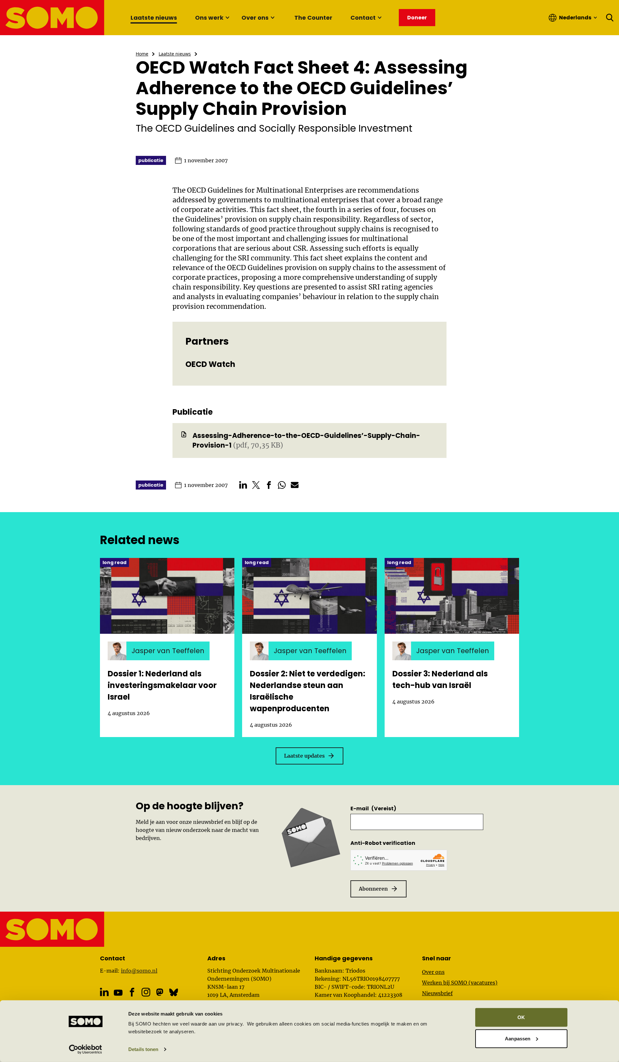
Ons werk (209, 18)
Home (142, 54)
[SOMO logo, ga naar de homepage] (52, 17)
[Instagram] (146, 992)
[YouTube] (118, 992)
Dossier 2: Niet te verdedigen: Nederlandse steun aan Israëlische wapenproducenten (307, 691)
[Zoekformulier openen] (610, 17)
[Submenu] (227, 17)
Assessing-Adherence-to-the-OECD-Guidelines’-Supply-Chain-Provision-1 (306, 440)
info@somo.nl (139, 970)
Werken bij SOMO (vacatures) (459, 982)
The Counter (313, 18)
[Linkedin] (104, 992)
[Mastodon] (159, 992)
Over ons (255, 18)
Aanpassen (517, 1038)
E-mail (373, 808)
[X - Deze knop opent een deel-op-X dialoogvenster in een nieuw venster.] (256, 485)
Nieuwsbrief (437, 993)
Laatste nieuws (154, 18)
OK (521, 1017)
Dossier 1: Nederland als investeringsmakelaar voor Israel (162, 685)
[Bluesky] (173, 992)
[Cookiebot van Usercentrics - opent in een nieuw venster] (85, 1049)
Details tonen (143, 1049)
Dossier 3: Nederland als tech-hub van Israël (440, 679)
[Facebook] (132, 992)
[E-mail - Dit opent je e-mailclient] (294, 485)
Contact (363, 18)
